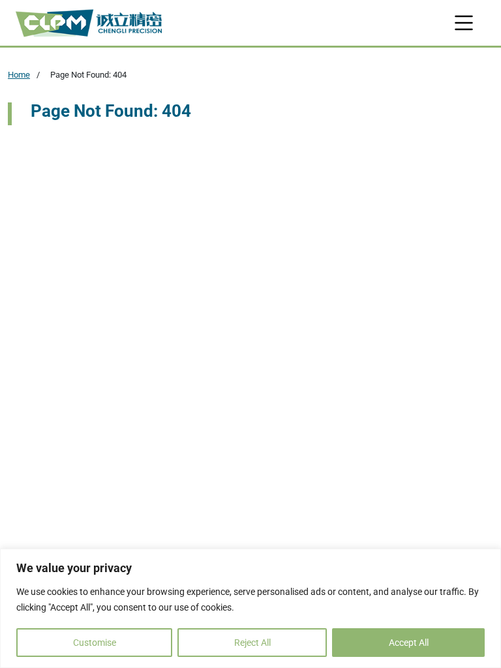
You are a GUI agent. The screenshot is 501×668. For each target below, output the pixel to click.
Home (19, 75)
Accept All (409, 642)
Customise (94, 642)
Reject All (252, 642)
